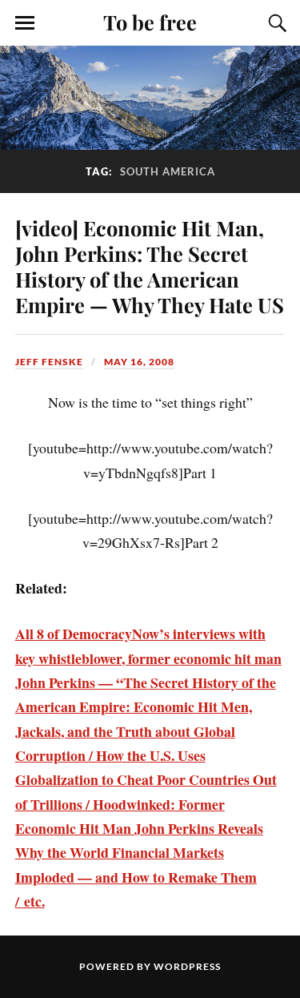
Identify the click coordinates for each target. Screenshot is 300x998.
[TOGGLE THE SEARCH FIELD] (275, 23)
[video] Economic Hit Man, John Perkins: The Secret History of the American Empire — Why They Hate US (149, 266)
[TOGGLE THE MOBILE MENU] (24, 23)
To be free (150, 21)
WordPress (187, 966)
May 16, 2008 (139, 362)
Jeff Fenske (49, 362)
